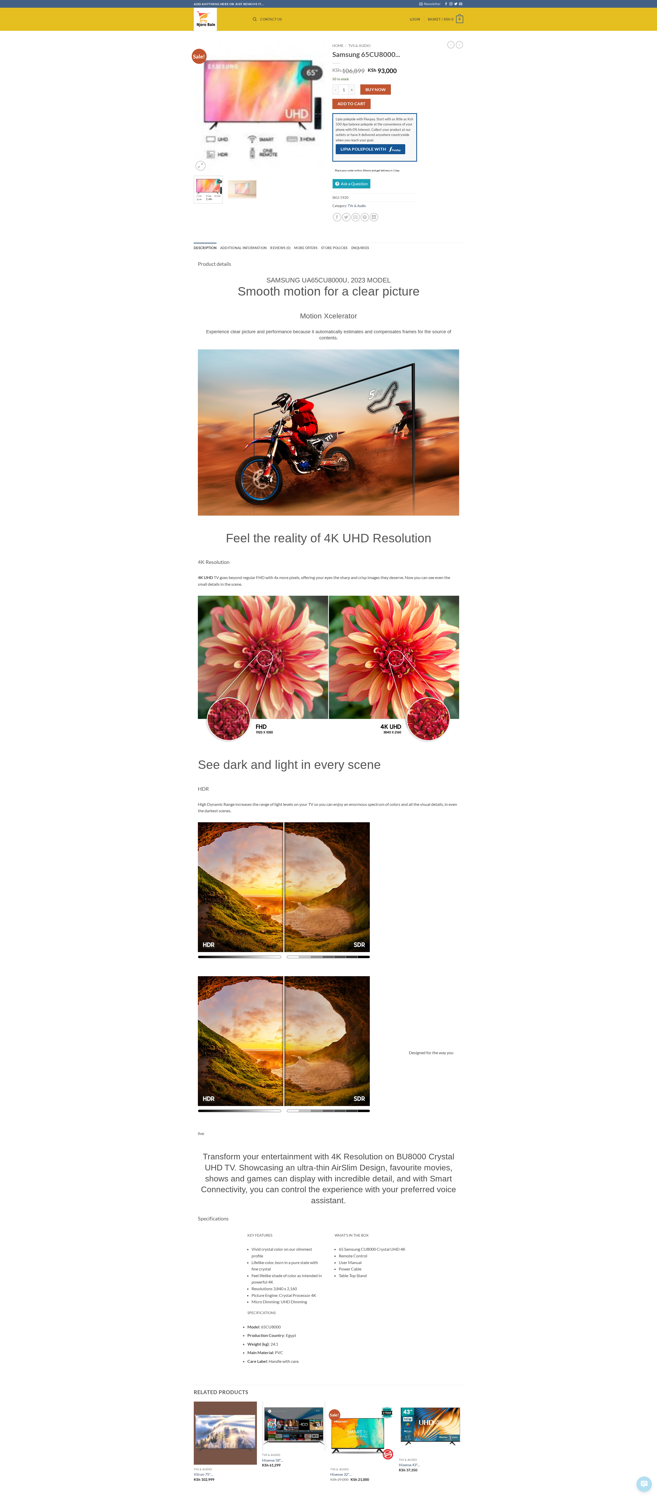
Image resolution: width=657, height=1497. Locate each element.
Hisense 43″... (409, 1465)
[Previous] (202, 106)
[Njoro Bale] (219, 19)
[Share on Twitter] (346, 217)
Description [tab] (205, 248)
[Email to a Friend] (355, 217)
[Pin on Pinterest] (365, 217)
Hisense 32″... (340, 1474)
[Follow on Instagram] (450, 4)
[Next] (315, 106)
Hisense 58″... (272, 1460)
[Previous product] (459, 44)
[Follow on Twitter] (455, 4)
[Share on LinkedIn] (374, 217)
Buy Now (375, 89)
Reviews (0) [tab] (280, 248)
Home (337, 46)
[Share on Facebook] (337, 217)
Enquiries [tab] (360, 248)
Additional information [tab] (243, 248)
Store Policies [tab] (334, 248)
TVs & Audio (359, 46)
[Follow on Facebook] (446, 4)
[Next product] (451, 44)
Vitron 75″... (203, 1474)
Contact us (271, 19)
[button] (430, 4)
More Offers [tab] (305, 248)
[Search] (255, 19)
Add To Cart (351, 103)
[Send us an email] (460, 4)
